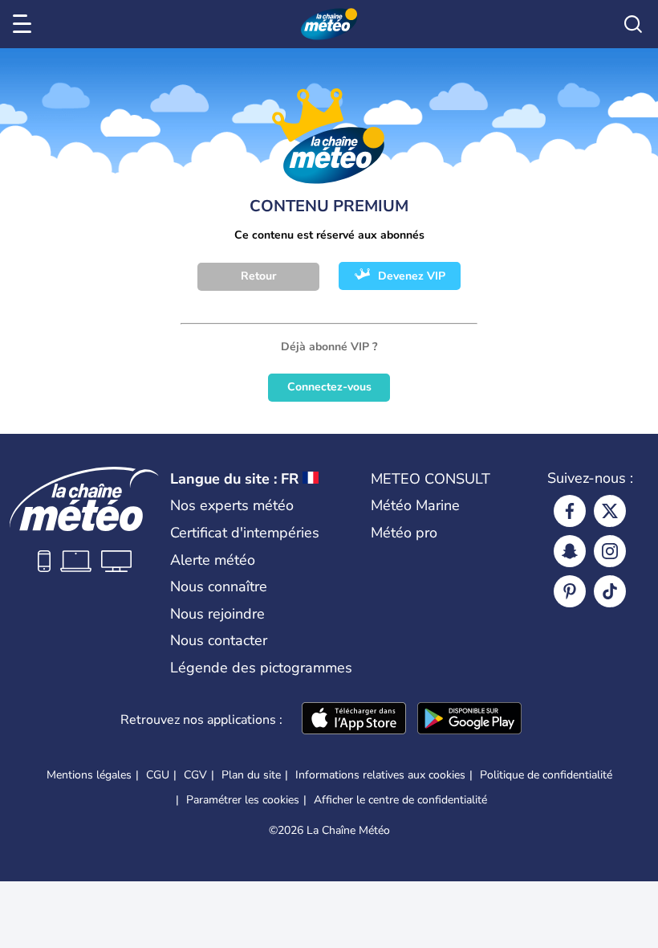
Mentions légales (89, 775)
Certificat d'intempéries (244, 532)
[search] (633, 24)
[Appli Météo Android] (469, 720)
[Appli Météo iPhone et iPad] (354, 720)
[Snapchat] (570, 551)
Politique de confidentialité (546, 775)
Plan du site (251, 775)
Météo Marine (415, 505)
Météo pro (404, 532)
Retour (258, 276)
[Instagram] (610, 551)
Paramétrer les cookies (242, 800)
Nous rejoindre (217, 613)
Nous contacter (218, 640)
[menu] (25, 24)
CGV (195, 775)
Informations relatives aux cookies (380, 775)
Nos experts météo (232, 505)
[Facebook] (570, 511)
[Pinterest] (570, 591)
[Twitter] (610, 511)
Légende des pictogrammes (261, 667)
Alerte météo (212, 560)
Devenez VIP (411, 276)
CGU (157, 775)
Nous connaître (218, 586)
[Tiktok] (610, 591)
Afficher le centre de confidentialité (400, 800)
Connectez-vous (329, 386)
